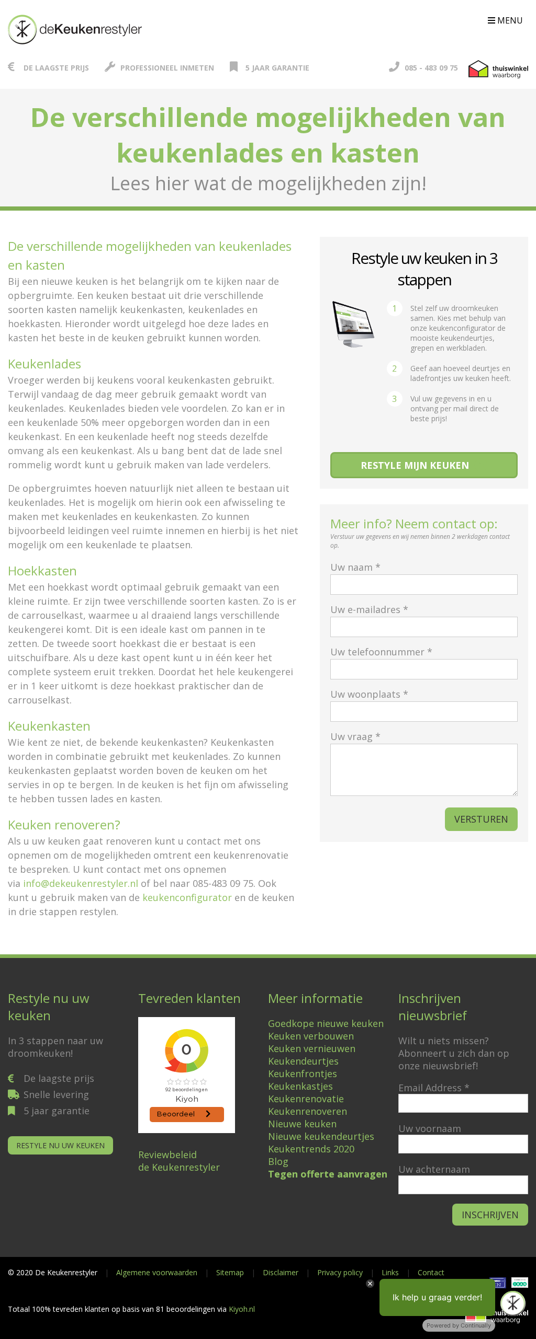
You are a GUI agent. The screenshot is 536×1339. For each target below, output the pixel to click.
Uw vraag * (355, 736)
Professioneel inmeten (167, 68)
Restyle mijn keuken (415, 465)
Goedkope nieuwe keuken (326, 1023)
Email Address (434, 1087)
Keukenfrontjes (302, 1073)
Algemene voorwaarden (156, 1272)
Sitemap (230, 1272)
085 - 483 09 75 (431, 68)
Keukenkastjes (300, 1086)
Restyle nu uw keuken (60, 1145)
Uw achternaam (434, 1169)
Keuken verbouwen (311, 1036)
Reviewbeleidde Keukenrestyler (179, 1160)
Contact (431, 1272)
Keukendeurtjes (303, 1061)
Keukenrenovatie (306, 1098)
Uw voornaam (429, 1128)
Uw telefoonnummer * (381, 651)
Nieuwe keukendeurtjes (321, 1136)
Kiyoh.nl (242, 1309)
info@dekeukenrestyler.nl (80, 883)
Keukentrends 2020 (311, 1148)
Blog (278, 1161)
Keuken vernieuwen (311, 1048)
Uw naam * (355, 567)
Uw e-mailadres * (369, 609)
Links (390, 1272)
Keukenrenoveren (307, 1111)
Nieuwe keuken (302, 1123)
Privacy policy (340, 1272)
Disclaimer (280, 1272)
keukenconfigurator (187, 897)
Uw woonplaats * (369, 694)
